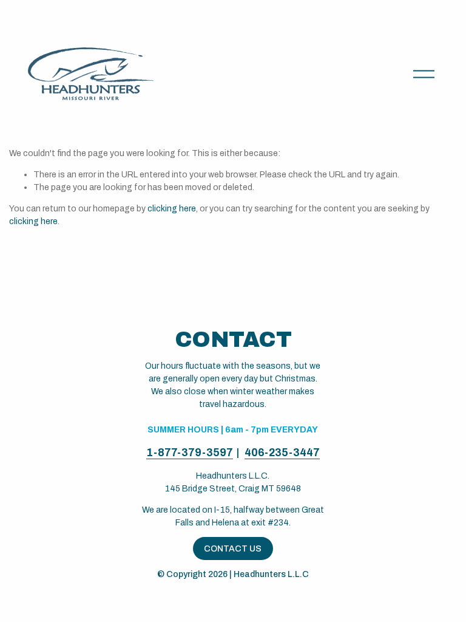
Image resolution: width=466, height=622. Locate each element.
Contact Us (233, 548)
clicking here (171, 208)
